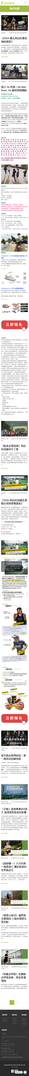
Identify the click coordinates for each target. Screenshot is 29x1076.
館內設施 (24, 1018)
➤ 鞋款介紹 (4, 268)
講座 (16, 32)
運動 (10, 803)
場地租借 (24, 1020)
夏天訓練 (13, 908)
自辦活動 (24, 1023)
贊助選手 (18, 748)
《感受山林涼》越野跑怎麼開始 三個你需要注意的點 (14, 918)
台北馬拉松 (11, 32)
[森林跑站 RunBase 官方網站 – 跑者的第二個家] (8, 3)
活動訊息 (3, 32)
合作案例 (24, 1025)
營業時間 (5, 1020)
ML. (17, 1067)
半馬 (15, 801)
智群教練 (13, 493)
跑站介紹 (5, 1018)
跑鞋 (25, 81)
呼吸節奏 (13, 966)
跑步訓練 (24, 32)
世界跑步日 (14, 858)
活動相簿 (14, 1023)
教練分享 (3, 748)
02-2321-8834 (5, 1041)
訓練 (12, 438)
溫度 (18, 801)
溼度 (20, 801)
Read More (4, 57)
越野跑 (22, 908)
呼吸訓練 (18, 966)
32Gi (10, 493)
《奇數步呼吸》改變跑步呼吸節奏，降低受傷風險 (13, 977)
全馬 (12, 801)
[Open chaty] (25, 1072)
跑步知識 (19, 32)
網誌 (2, 438)
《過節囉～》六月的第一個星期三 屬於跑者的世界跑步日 (14, 867)
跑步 (15, 438)
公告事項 (14, 1018)
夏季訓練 (18, 908)
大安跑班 (13, 748)
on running (11, 81)
